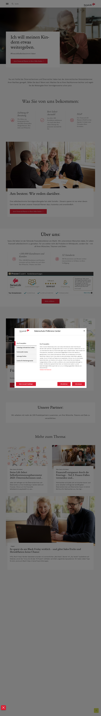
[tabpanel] (62, 357)
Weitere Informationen (45, 369)
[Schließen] (84, 331)
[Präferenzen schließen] (3, 707)
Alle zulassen (78, 384)
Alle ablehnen (64, 384)
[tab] (25, 343)
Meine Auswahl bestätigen (26, 384)
